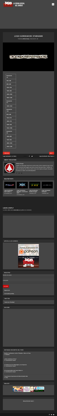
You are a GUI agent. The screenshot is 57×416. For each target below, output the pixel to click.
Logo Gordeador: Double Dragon (33, 191)
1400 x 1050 (9, 94)
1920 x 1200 (9, 146)
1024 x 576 (9, 117)
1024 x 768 (9, 87)
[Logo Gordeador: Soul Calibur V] (9, 185)
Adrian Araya (26, 38)
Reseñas (8, 354)
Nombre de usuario (7, 275)
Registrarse (7, 290)
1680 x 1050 (9, 143)
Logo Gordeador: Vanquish (46, 191)
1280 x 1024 (9, 106)
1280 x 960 (9, 90)
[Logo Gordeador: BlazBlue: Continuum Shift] (22, 185)
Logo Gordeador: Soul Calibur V (8, 191)
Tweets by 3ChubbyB (9, 302)
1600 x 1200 (9, 97)
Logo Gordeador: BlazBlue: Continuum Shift (22, 192)
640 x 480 (9, 80)
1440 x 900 (9, 139)
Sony (7, 377)
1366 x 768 (9, 124)
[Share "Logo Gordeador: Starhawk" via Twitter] (32, 156)
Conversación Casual (11, 360)
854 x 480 (9, 114)
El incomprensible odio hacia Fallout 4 (13, 370)
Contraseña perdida (9, 293)
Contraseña (5, 280)
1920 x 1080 (9, 128)
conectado (16, 210)
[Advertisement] (28, 19)
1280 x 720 (9, 121)
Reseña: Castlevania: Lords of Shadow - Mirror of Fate (17, 353)
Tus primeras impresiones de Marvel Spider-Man (16, 376)
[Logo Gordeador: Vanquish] (47, 185)
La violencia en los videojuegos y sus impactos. (15, 364)
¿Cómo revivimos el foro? (10, 359)
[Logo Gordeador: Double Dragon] (34, 185)
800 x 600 (9, 84)
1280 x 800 (9, 136)
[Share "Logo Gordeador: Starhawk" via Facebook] (29, 156)
